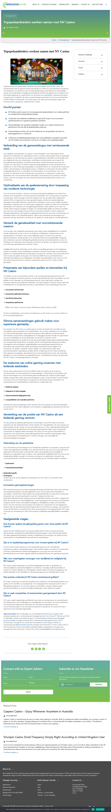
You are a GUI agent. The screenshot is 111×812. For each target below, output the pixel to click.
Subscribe (98, 684)
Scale (39, 790)
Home (54, 40)
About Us (35, 4)
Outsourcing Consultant (50, 614)
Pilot (39, 787)
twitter (36, 649)
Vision (39, 785)
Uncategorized (10, 16)
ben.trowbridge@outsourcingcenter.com (50, 629)
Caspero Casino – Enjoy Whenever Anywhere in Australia (38, 711)
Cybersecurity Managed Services (45, 620)
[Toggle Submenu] (102, 55)
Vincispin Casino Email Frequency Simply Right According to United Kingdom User (54, 737)
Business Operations (9, 787)
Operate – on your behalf (45, 792)
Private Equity (7, 795)
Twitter (90, 806)
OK (93, 809)
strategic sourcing (22, 620)
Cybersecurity (64, 4)
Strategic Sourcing (49, 4)
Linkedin (32, 649)
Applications (6, 785)
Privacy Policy (49, 806)
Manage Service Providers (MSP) (13, 792)
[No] (109, 809)
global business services (24, 625)
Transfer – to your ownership (46, 795)
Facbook (39, 649)
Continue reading (9, 727)
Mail (43, 649)
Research (75, 4)
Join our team (97, 4)
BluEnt (42, 806)
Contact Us (85, 4)
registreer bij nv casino (32, 102)
